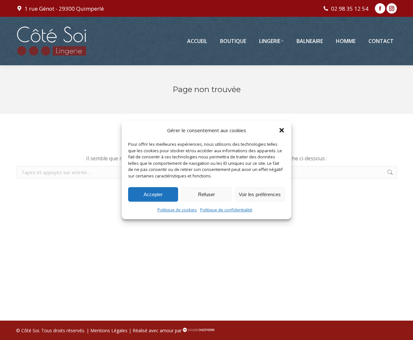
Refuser (206, 194)
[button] (281, 130)
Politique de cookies (177, 210)
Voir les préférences (260, 194)
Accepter (153, 194)
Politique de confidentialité (226, 210)
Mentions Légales (108, 330)
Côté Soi (30, 330)
